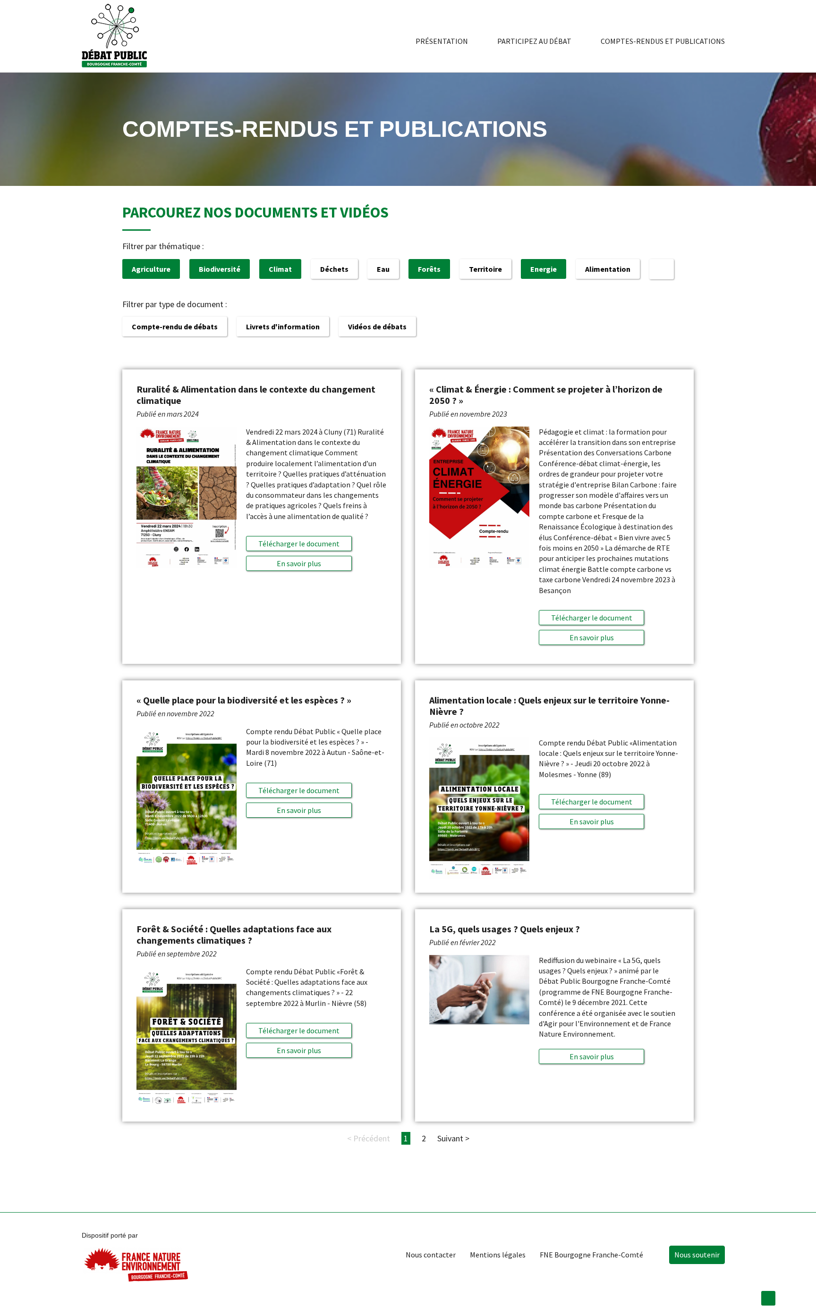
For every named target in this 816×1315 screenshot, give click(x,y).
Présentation (442, 41)
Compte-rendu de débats (175, 326)
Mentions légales (498, 1254)
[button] (298, 563)
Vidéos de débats (377, 326)
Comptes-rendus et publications (663, 41)
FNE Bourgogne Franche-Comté (591, 1254)
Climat (280, 269)
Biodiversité (219, 269)
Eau (383, 269)
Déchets (334, 269)
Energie (543, 269)
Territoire (485, 269)
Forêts (429, 269)
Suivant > (453, 1138)
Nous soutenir (697, 1254)
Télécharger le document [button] (299, 543)
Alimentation (607, 269)
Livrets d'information (283, 326)
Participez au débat (534, 41)
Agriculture (151, 269)
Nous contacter (431, 1254)
